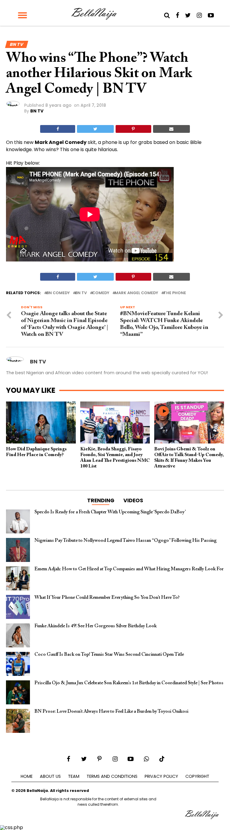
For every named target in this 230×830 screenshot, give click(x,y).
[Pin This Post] (133, 129)
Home (27, 776)
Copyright (197, 776)
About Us (50, 776)
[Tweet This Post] (95, 129)
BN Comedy (58, 293)
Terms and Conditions (112, 776)
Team (73, 776)
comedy (100, 293)
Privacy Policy (161, 776)
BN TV (36, 111)
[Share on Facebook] (57, 129)
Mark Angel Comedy (136, 293)
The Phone (175, 293)
